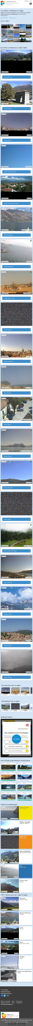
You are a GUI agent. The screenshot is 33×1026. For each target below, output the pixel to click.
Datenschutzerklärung (6, 993)
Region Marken (8, 393)
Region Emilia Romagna (10, 171)
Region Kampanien (8, 266)
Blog (8, 995)
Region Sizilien (7, 519)
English (30, 1)
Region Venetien (8, 677)
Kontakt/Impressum (5, 991)
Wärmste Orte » (5, 17)
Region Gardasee (8, 235)
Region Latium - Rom (9, 298)
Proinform (5, 989)
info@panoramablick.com (7, 1004)
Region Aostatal (8, 108)
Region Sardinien (8, 487)
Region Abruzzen (8, 77)
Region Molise (7, 424)
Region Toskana (8, 582)
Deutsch (26, 1)
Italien (7, 21)
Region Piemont (8, 456)
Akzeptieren (21, 1024)
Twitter (4, 995)
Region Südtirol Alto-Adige (10, 550)
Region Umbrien (8, 645)
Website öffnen (16, 739)
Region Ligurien (8, 329)
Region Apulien (7, 140)
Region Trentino (8, 614)
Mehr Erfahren (12, 1024)
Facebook (2, 995)
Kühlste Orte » (12, 17)
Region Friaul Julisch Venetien (11, 203)
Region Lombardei (8, 361)
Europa (2, 21)
